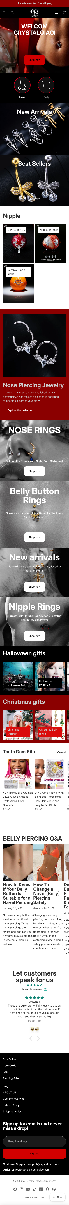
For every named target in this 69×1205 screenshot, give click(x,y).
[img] (34, 985)
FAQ (5, 1071)
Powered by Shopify (46, 1181)
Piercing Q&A (11, 1078)
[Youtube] (28, 1189)
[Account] (56, 12)
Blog (5, 1086)
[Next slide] (62, 676)
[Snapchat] (47, 1189)
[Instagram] (21, 1189)
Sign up (34, 1153)
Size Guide (9, 1059)
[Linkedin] (41, 1189)
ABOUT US (9, 1092)
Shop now (34, 59)
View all (61, 752)
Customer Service (13, 1098)
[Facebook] (15, 1189)
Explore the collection (20, 410)
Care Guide (9, 1065)
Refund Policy (11, 1105)
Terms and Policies (34, 1197)
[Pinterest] (54, 1189)
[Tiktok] (34, 1189)
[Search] (12, 12)
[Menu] (4, 12)
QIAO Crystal (27, 1181)
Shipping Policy (12, 1111)
